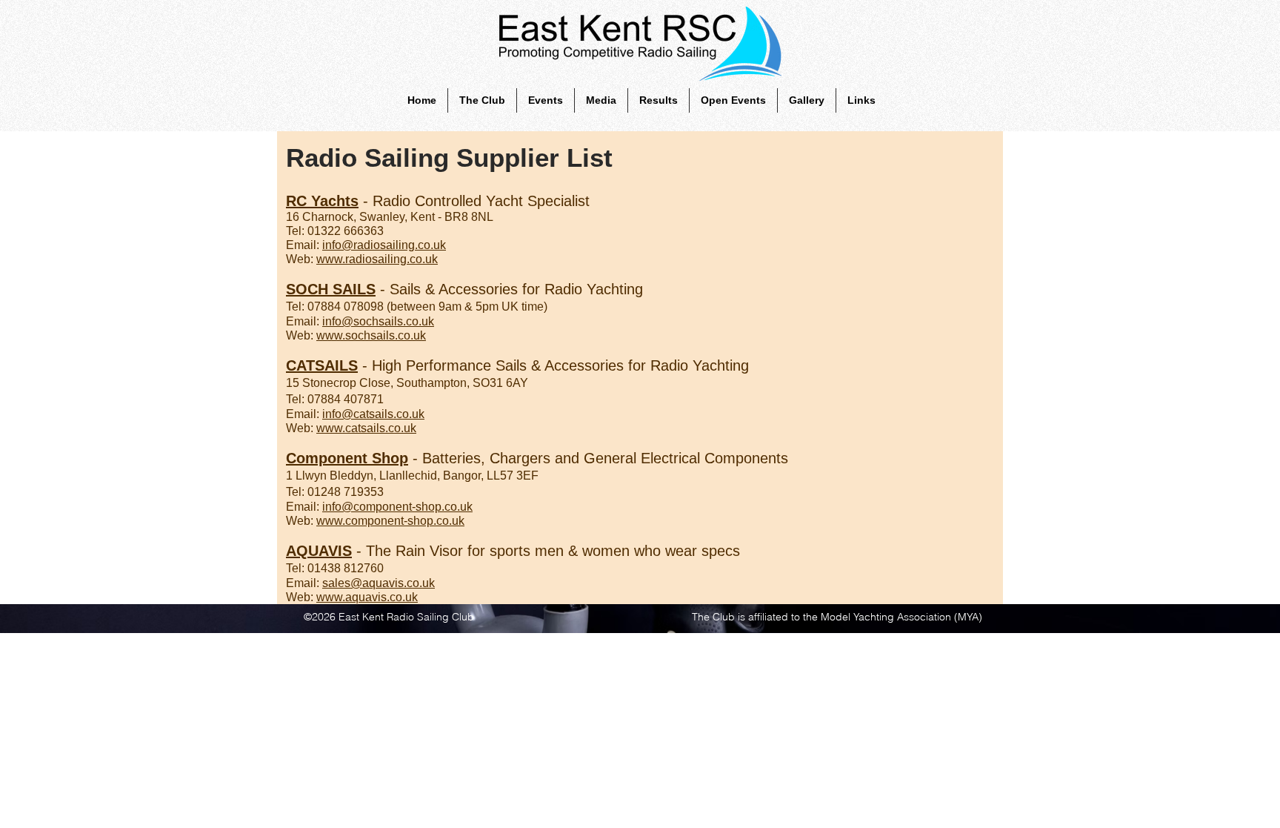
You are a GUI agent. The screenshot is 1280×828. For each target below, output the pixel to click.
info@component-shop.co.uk (397, 506)
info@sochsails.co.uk (378, 321)
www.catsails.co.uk (366, 428)
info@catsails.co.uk (373, 414)
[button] (482, 100)
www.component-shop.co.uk (390, 520)
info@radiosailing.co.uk (384, 245)
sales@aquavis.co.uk (378, 583)
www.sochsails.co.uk (371, 335)
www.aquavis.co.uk (367, 597)
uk (377, 259)
